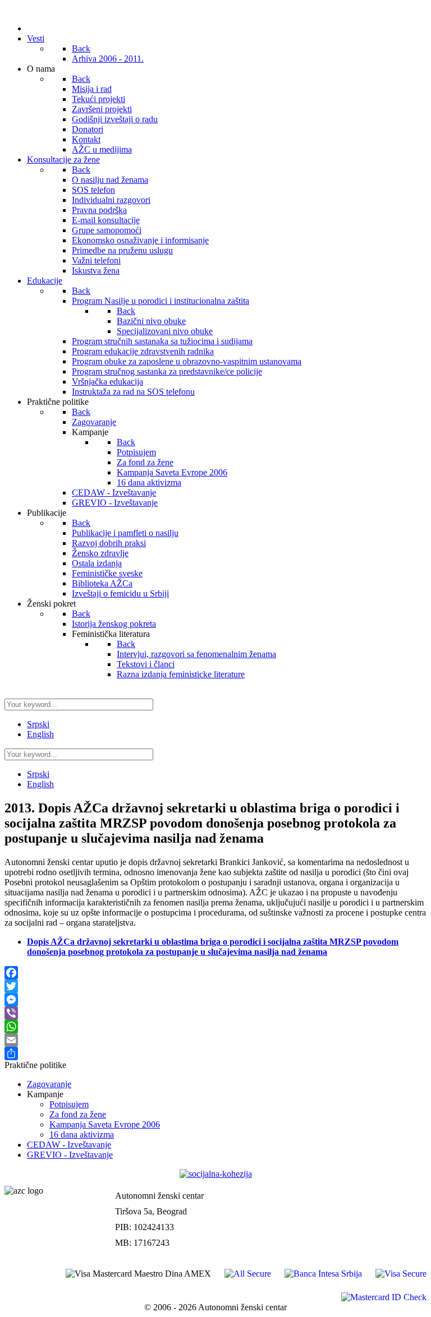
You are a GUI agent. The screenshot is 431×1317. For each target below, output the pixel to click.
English (40, 734)
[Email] (215, 1040)
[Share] (215, 1053)
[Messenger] (215, 999)
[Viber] (215, 1013)
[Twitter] (215, 986)
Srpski (38, 724)
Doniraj (412, 1207)
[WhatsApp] (215, 1026)
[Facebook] (215, 972)
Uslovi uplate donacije (385, 1184)
